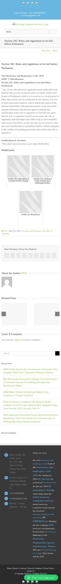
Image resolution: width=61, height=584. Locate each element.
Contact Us (30, 571)
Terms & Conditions (35, 568)
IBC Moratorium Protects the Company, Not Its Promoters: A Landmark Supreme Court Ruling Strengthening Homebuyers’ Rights (30, 382)
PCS (5, 231)
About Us (15, 568)
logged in (18, 340)
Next (55, 50)
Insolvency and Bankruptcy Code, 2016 (36, 231)
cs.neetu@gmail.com (30, 15)
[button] (41, 577)
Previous (46, 50)
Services (24, 568)
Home (9, 568)
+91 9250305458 (37, 13)
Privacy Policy (48, 568)
